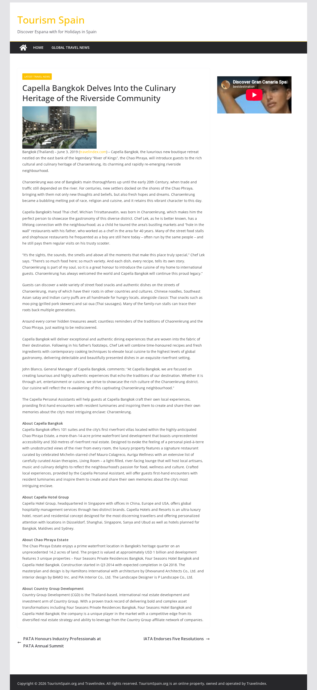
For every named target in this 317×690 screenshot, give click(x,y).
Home (38, 47)
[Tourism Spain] (23, 48)
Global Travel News (70, 47)
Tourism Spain (51, 20)
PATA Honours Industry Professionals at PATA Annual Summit (62, 642)
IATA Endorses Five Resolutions (174, 638)
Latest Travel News (37, 76)
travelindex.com (93, 151)
